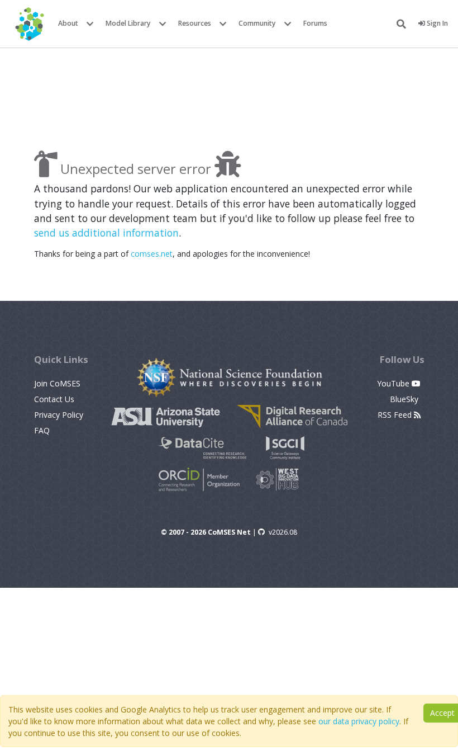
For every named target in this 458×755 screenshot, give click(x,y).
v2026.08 (283, 532)
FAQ (42, 430)
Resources (194, 23)
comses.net (152, 253)
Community (257, 23)
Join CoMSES (57, 383)
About (68, 23)
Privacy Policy (58, 414)
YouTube (394, 383)
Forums (315, 23)
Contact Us (54, 399)
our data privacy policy (358, 721)
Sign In (436, 23)
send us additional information (106, 232)
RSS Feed (396, 414)
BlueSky (405, 399)
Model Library (128, 23)
